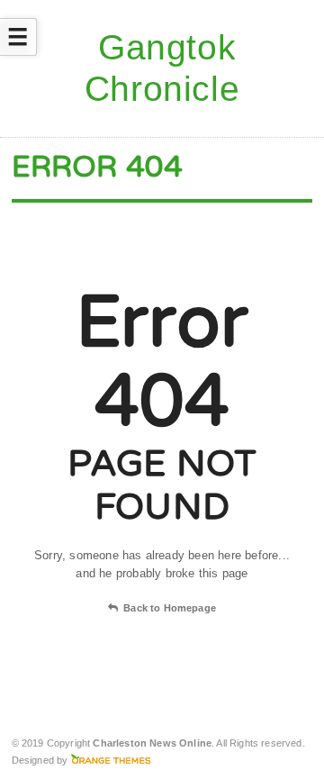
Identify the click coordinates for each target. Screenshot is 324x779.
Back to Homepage (169, 607)
